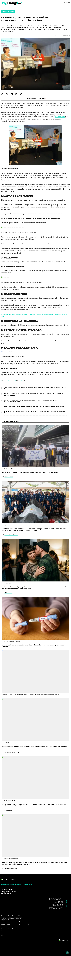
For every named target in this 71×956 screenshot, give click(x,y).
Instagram (55, 907)
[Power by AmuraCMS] (64, 940)
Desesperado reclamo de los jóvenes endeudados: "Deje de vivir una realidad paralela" (34, 747)
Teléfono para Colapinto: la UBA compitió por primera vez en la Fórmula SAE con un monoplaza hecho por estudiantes (34, 530)
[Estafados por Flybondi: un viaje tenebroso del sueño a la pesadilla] (35, 446)
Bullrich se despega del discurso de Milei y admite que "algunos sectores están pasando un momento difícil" (34, 394)
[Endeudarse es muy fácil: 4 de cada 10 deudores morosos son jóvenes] (35, 671)
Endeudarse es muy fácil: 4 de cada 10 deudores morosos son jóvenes (31, 695)
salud (23, 381)
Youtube (57, 904)
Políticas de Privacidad (7, 928)
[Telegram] (21, 94)
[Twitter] (7, 94)
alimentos (4, 381)
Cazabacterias (60, 117)
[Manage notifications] (67, 952)
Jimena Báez (8, 810)
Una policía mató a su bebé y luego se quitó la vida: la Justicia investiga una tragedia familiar (34, 406)
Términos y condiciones (8, 930)
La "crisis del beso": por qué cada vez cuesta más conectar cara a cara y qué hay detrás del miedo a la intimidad (34, 588)
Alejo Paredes (8, 593)
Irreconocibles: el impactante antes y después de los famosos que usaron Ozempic (33, 646)
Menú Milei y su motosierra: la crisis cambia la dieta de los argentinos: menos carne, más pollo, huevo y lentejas (35, 412)
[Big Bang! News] (12, 3)
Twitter (58, 901)
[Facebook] (11, 94)
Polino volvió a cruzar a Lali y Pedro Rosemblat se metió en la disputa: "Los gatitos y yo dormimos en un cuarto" (32, 400)
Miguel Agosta (9, 476)
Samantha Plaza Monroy (12, 752)
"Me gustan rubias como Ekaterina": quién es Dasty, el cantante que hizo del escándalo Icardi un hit (35, 388)
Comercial (4, 933)
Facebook (56, 898)
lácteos (17, 381)
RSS (2, 935)
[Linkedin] (16, 94)
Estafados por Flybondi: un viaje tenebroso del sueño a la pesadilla (30, 472)
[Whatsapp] (2, 94)
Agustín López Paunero (11, 534)
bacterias (11, 381)
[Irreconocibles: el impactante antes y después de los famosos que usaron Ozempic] (35, 618)
